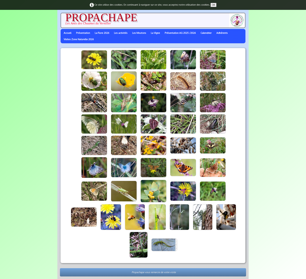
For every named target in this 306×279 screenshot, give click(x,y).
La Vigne (155, 32)
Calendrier (206, 32)
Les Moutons (139, 32)
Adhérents (222, 32)
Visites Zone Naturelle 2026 (79, 39)
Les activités (120, 32)
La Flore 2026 (102, 32)
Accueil (67, 32)
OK (213, 4)
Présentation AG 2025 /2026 (180, 32)
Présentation (83, 32)
